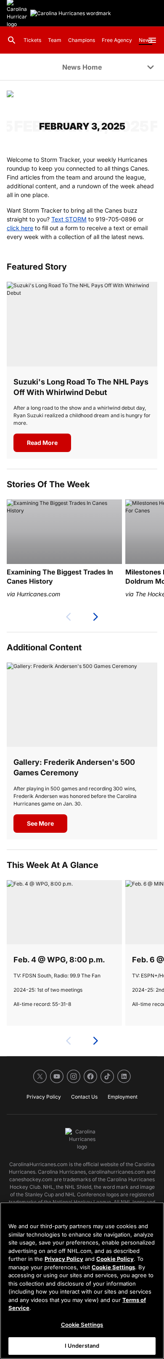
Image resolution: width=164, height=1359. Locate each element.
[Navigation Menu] (152, 40)
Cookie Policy (115, 1258)
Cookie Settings (113, 1267)
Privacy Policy (64, 1258)
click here (20, 227)
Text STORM (69, 219)
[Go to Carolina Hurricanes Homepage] (70, 13)
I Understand (82, 1345)
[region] (82, 1280)
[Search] (12, 40)
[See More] (82, 705)
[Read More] (82, 324)
